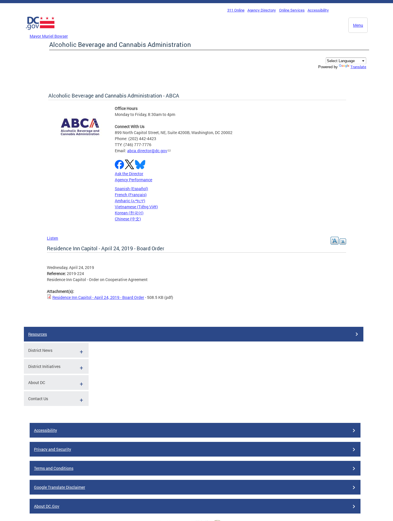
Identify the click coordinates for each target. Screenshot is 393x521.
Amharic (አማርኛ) (130, 200)
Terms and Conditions (53, 468)
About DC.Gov (46, 506)
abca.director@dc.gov (147, 150)
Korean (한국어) (129, 212)
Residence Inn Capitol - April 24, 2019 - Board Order (98, 297)
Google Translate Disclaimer (59, 487)
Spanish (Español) (131, 188)
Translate (358, 66)
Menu (358, 25)
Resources (37, 334)
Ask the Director (129, 173)
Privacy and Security (52, 449)
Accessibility (318, 10)
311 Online (236, 10)
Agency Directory (261, 10)
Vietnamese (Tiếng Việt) (136, 206)
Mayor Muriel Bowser (49, 36)
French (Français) (131, 194)
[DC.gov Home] (40, 31)
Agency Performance (133, 179)
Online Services (292, 10)
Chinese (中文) (128, 219)
